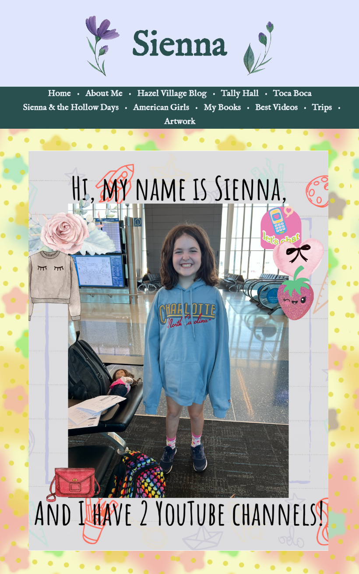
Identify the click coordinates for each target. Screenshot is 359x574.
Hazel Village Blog (172, 93)
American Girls (161, 107)
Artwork (179, 121)
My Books (222, 107)
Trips (322, 107)
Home (59, 93)
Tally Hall (240, 93)
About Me (104, 93)
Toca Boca (292, 93)
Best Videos (276, 107)
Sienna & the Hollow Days (71, 107)
